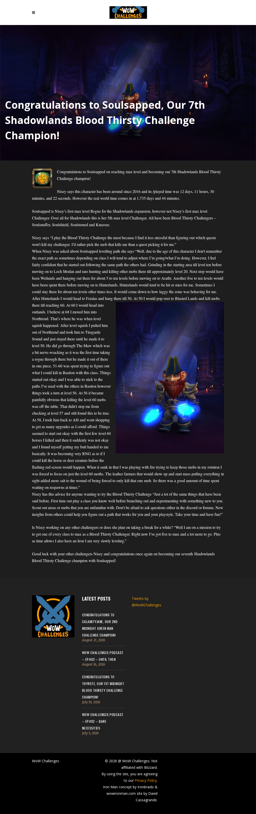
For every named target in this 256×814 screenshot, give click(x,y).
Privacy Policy (146, 780)
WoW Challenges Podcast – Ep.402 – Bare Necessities (103, 721)
